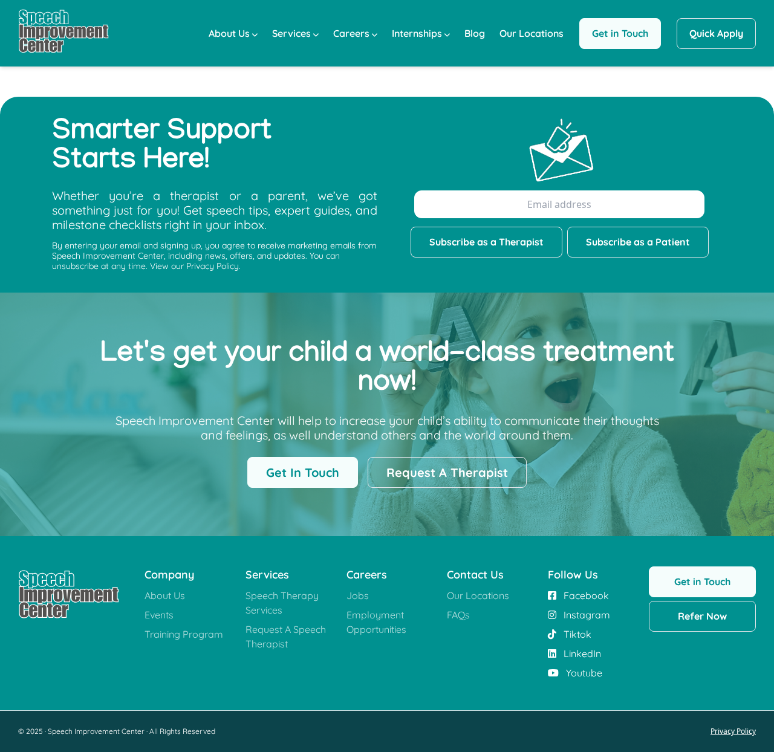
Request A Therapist (447, 472)
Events (159, 615)
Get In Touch (302, 472)
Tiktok (576, 634)
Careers (351, 33)
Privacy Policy (733, 731)
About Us (229, 33)
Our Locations (531, 33)
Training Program (184, 634)
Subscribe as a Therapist (486, 242)
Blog (474, 33)
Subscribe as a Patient (638, 242)
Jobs (357, 595)
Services (291, 33)
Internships (417, 33)
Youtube (583, 673)
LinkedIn (581, 653)
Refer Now (702, 616)
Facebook (585, 595)
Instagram (585, 615)
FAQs (458, 615)
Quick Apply (716, 33)
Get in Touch (620, 33)
